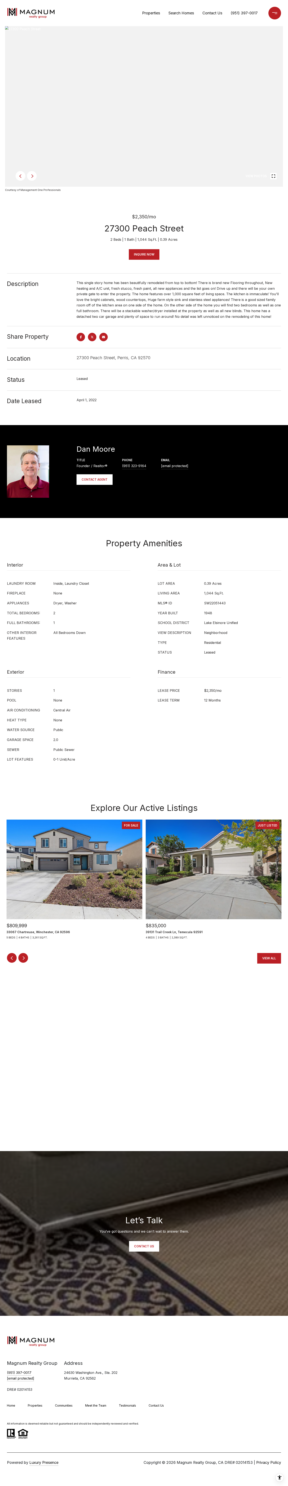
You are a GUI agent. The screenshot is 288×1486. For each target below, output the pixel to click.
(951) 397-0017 (244, 13)
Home (11, 1405)
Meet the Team (95, 1405)
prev (20, 176)
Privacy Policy (268, 1462)
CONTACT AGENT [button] (95, 479)
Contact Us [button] (144, 1246)
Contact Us (212, 13)
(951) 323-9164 (134, 466)
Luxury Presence (43, 1462)
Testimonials (127, 1405)
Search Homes (181, 13)
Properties (151, 13)
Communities (64, 1405)
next (32, 176)
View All (269, 958)
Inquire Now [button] (144, 254)
